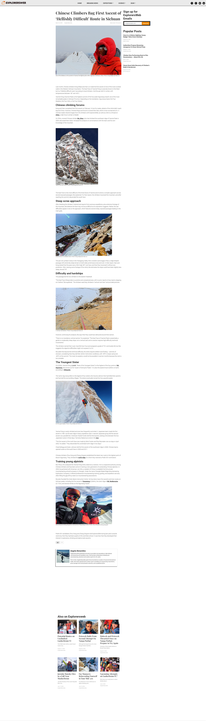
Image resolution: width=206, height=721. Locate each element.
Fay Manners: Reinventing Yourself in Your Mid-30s (88, 676)
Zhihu (57, 115)
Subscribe (145, 23)
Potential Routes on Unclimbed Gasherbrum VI (66, 638)
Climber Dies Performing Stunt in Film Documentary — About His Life (135, 56)
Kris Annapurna (126, 71)
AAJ (97, 438)
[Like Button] (58, 542)
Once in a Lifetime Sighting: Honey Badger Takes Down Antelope (134, 36)
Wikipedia (67, 370)
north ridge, (82, 457)
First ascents (118, 22)
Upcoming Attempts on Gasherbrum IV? (108, 675)
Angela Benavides (68, 22)
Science (121, 3)
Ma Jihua (80, 118)
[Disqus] (88, 590)
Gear (132, 3)
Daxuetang (86, 481)
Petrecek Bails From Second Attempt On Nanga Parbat (88, 638)
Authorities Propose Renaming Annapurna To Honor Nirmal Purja (134, 46)
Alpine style (112, 22)
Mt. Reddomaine (112, 481)
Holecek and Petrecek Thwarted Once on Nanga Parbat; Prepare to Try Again (109, 639)
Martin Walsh (126, 41)
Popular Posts (132, 31)
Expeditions (107, 3)
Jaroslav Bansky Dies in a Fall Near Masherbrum (67, 676)
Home (80, 3)
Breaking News (92, 3)
